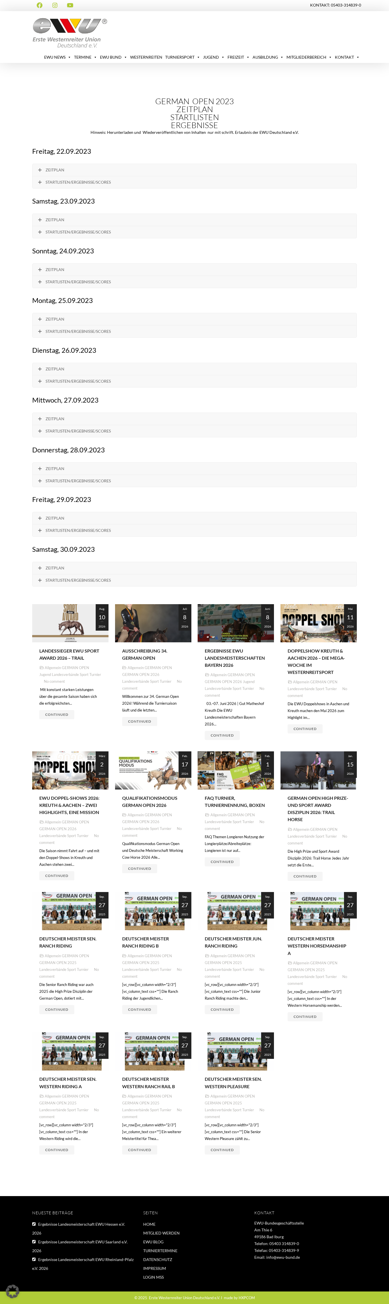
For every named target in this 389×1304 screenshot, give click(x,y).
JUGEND (211, 57)
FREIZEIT (236, 57)
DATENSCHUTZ (157, 1259)
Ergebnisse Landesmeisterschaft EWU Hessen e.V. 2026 (78, 1228)
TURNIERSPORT (180, 57)
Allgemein (53, 667)
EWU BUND (111, 57)
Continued (56, 714)
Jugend (45, 674)
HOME (149, 1224)
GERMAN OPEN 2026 (140, 674)
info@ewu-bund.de (283, 1257)
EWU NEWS (54, 57)
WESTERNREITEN (146, 57)
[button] (12, 1291)
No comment (54, 681)
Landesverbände (65, 674)
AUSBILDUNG (265, 57)
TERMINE (82, 57)
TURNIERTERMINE (160, 1250)
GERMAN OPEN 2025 (58, 962)
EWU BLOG (153, 1241)
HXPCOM (247, 1297)
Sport (84, 674)
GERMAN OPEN (75, 667)
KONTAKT (344, 57)
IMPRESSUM (154, 1268)
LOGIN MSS (153, 1277)
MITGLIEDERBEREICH (306, 57)
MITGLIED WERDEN (161, 1233)
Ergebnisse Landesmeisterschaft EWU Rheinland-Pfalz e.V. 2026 (83, 1264)
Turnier (95, 674)
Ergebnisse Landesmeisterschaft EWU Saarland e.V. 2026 (80, 1246)
